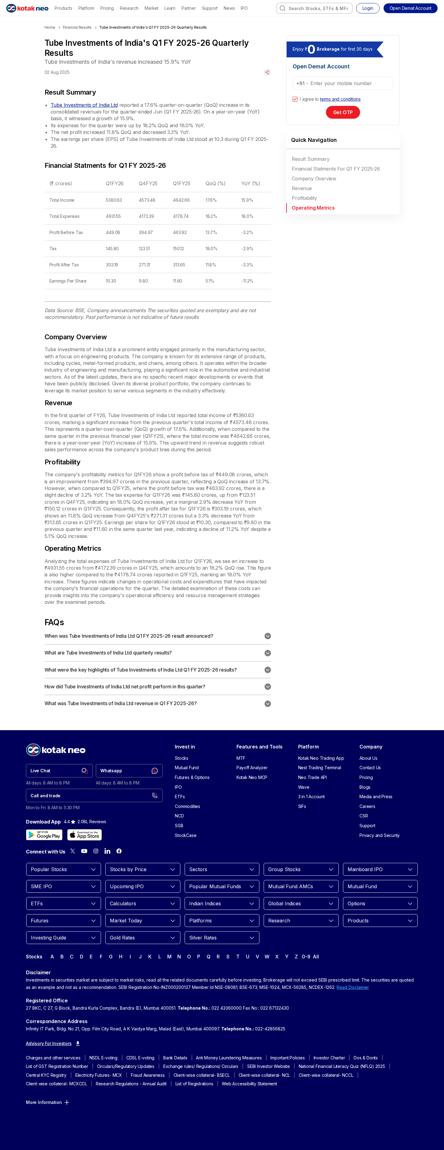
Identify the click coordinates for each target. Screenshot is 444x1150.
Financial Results (77, 27)
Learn (169, 8)
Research (129, 8)
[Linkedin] (107, 851)
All (316, 957)
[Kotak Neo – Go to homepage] (27, 8)
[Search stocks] (282, 8)
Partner (189, 8)
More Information (44, 1102)
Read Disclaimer (353, 987)
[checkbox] (295, 99)
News (229, 8)
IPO (244, 8)
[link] (59, 770)
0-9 (306, 957)
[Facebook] (119, 851)
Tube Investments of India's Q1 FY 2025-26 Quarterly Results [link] (153, 27)
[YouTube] (84, 851)
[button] (410, 8)
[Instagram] (96, 851)
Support (210, 8)
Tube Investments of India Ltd (84, 105)
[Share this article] (267, 72)
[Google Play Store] (44, 835)
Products (63, 8)
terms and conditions (340, 99)
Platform (86, 8)
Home (50, 27)
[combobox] (314, 8)
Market (151, 8)
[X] (73, 851)
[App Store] (84, 835)
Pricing (107, 8)
